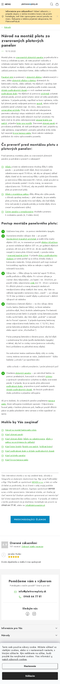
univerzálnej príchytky (10, 110)
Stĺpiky (8, 166)
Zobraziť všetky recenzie (32, 546)
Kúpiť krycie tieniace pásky (16, 459)
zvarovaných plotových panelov (29, 57)
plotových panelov (23, 373)
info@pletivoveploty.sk (35, 505)
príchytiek (45, 93)
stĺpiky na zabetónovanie (34, 438)
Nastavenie (30, 666)
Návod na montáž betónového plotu (20, 430)
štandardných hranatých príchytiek (21, 239)
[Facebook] (27, 614)
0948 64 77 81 (32, 596)
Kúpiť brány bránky (13, 446)
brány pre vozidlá (24, 123)
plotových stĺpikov (34, 77)
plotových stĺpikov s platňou (24, 80)
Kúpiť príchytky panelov (15, 455)
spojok (39, 103)
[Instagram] (34, 614)
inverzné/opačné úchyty (18, 255)
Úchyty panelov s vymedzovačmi (19, 211)
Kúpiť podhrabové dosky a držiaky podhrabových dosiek (29, 451)
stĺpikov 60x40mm (49, 242)
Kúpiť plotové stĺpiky (14, 438)
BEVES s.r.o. (37, 482)
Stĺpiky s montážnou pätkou (17, 194)
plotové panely (49, 123)
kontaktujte (10, 16)
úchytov (49, 376)
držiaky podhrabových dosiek (14, 90)
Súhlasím (30, 676)
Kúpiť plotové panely (14, 434)
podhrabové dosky (9, 93)
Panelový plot (7, 77)
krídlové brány (46, 446)
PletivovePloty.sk (13, 21)
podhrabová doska (14, 386)
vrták (32, 283)
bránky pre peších (30, 446)
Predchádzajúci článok (30, 519)
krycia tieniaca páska (22, 133)
